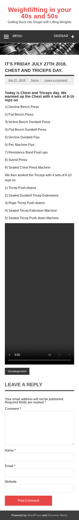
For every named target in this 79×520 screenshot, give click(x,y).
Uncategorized (17, 371)
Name (10, 450)
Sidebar (61, 36)
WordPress (34, 515)
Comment (13, 408)
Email (10, 466)
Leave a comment (55, 80)
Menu (17, 36)
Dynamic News (57, 515)
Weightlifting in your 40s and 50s (39, 13)
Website (11, 481)
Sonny (35, 80)
